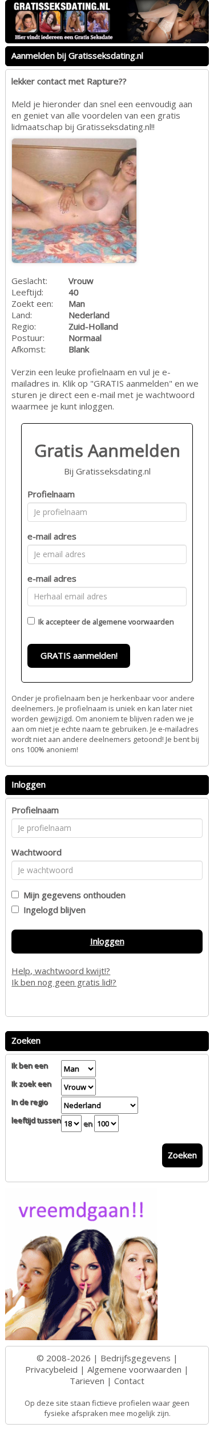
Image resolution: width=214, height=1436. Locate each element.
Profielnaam (51, 494)
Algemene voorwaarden (134, 1369)
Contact (129, 1380)
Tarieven (87, 1380)
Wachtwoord (36, 852)
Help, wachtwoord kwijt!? (60, 970)
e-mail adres (51, 536)
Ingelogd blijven (52, 909)
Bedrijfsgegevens (135, 1358)
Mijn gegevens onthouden (72, 894)
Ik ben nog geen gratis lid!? (63, 982)
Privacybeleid (51, 1369)
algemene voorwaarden (133, 621)
